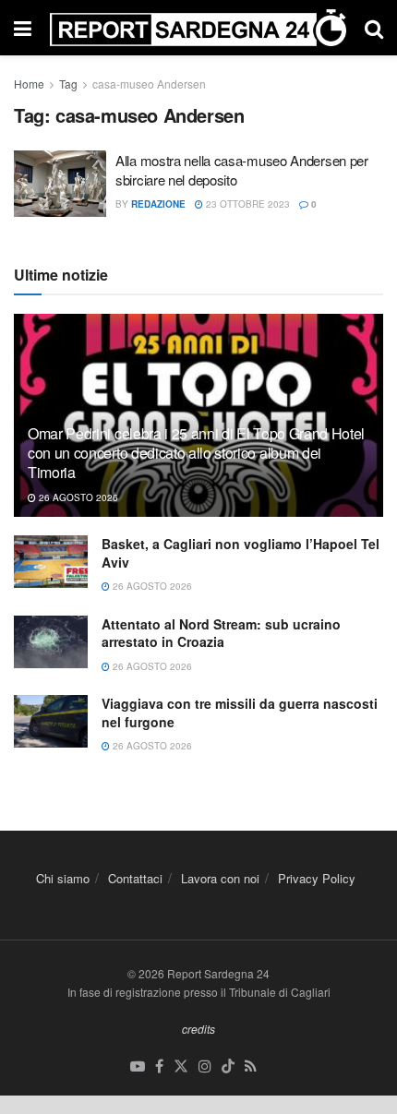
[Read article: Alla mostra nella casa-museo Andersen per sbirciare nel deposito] (60, 183)
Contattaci (135, 878)
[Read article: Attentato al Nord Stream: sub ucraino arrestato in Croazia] (51, 642)
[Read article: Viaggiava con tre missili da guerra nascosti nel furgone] (51, 721)
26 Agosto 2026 (77, 497)
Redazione (158, 204)
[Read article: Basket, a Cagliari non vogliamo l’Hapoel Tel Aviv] (51, 561)
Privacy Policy (316, 878)
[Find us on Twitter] (181, 1066)
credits (198, 1028)
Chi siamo (63, 878)
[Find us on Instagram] (204, 1066)
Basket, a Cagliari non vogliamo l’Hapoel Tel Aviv (240, 552)
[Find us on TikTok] (228, 1066)
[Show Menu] (22, 27)
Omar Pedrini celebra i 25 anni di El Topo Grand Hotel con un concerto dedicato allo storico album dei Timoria (196, 453)
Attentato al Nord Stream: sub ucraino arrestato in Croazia (221, 633)
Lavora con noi (220, 878)
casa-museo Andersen (149, 83)
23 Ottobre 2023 (246, 204)
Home (29, 83)
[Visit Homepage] (198, 27)
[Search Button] (374, 27)
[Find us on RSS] (251, 1066)
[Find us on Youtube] (137, 1066)
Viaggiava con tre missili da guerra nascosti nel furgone (240, 712)
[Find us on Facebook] (159, 1066)
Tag (68, 83)
